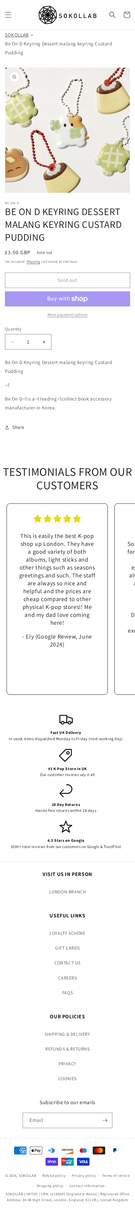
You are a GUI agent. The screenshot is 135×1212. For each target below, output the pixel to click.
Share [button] (18, 427)
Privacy (67, 1064)
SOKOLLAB (17, 35)
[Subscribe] (105, 1120)
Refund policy (54, 1175)
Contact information (87, 1185)
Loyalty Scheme (67, 933)
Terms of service (116, 1175)
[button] (8, 15)
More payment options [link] (68, 314)
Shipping (33, 261)
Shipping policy (50, 1185)
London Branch (67, 892)
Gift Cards (67, 948)
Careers (67, 978)
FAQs (67, 993)
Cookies (67, 1078)
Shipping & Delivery (67, 1034)
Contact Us (67, 963)
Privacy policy (84, 1175)
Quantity (13, 329)
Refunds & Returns (67, 1049)
